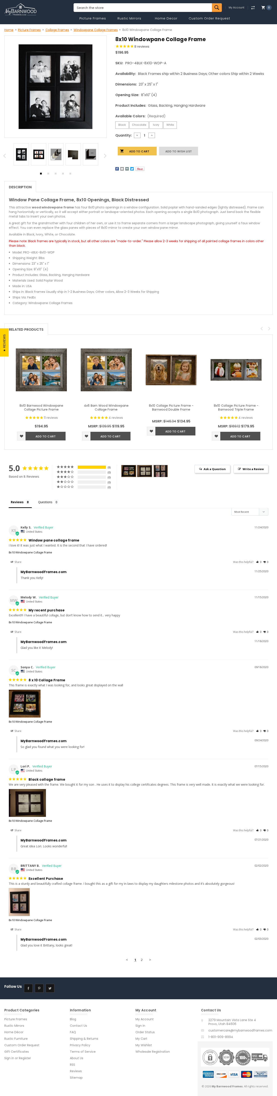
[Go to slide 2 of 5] (48, 175)
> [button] (150, 959)
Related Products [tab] (26, 329)
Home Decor (166, 18)
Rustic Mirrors (129, 18)
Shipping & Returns (84, 1038)
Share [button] (17, 562)
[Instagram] (60, 988)
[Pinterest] (140, 169)
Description (20, 187)
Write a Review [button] (253, 469)
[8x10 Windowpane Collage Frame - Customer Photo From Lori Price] (144, 471)
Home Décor (13, 1032)
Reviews (76, 1071)
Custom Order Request (209, 18)
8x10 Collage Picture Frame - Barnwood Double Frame (171, 407)
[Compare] (253, 8)
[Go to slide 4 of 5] (63, 175)
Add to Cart (45, 436)
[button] (258, 562)
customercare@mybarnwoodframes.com (240, 1030)
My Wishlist (143, 1045)
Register (25, 1058)
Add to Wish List (21, 436)
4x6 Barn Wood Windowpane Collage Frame (106, 407)
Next (106, 157)
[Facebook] (117, 169)
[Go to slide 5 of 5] (70, 175)
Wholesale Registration (152, 1051)
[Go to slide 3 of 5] (55, 175)
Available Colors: (140, 116)
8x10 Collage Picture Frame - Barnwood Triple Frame (236, 407)
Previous (5, 157)
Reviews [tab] (17, 502)
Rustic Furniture (16, 1038)
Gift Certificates (16, 1051)
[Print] (127, 169)
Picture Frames (92, 18)
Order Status (145, 1032)
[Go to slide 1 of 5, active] (41, 175)
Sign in (9, 1058)
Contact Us (78, 1025)
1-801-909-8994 (220, 1037)
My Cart (141, 1038)
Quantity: (123, 135)
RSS (72, 1064)
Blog (73, 1019)
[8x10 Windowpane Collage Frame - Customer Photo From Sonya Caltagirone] (128, 471)
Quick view (41, 370)
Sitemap (76, 1077)
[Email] (122, 169)
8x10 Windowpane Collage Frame (30, 552)
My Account (236, 7)
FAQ (73, 1032)
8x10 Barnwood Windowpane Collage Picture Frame (41, 407)
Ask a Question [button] (215, 469)
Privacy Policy (80, 1045)
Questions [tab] (45, 502)
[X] (132, 169)
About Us (76, 1058)
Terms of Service (83, 1051)
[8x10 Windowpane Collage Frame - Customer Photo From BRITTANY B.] (160, 471)
